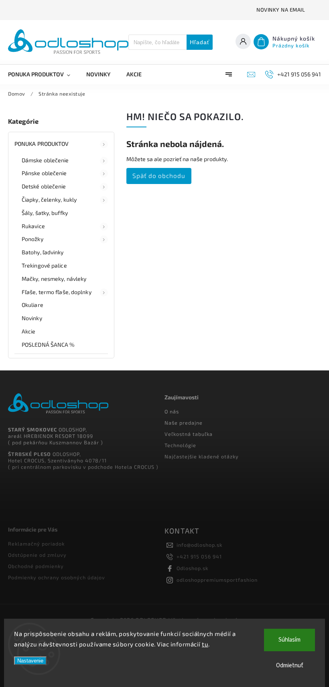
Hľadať (199, 42)
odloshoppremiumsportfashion (217, 580)
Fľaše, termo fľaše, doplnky (56, 291)
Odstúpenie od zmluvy (37, 555)
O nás (171, 411)
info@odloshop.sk (200, 545)
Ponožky (32, 238)
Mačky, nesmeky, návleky (54, 278)
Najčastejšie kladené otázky (201, 456)
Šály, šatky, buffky (45, 212)
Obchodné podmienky (36, 566)
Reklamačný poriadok (36, 543)
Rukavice (33, 226)
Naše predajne (183, 422)
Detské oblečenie (44, 186)
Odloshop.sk (193, 568)
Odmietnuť (289, 665)
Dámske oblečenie (45, 160)
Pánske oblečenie (44, 173)
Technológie (180, 445)
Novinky (32, 318)
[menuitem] (43, 74)
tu (205, 644)
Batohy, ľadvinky (43, 252)
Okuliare (32, 304)
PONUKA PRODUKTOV (41, 143)
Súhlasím (289, 640)
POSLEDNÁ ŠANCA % (48, 344)
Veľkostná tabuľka (188, 434)
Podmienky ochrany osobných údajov (56, 577)
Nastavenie (30, 661)
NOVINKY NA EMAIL (280, 9)
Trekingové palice (44, 265)
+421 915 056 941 (199, 556)
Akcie (29, 331)
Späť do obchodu (158, 175)
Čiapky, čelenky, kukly (49, 199)
